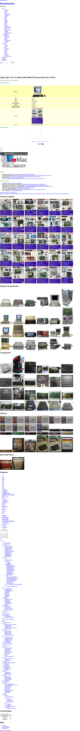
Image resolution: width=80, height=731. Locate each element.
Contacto (4, 60)
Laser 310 (6, 681)
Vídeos (3, 58)
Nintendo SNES (8, 628)
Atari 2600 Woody (8, 589)
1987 (3, 482)
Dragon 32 (7, 611)
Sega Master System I (9, 637)
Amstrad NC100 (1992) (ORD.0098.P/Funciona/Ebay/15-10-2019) (15, 193)
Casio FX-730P (7, 687)
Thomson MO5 (7, 672)
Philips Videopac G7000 (9, 635)
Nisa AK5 (9, 704)
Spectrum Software (8, 521)
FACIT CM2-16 (10, 700)
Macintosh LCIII (10, 573)
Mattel (6, 19)
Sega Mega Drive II (8, 640)
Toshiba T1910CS (8, 679)
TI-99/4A (6, 670)
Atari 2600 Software (5, 500)
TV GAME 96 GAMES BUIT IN (11, 684)
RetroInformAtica (7, 3)
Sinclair (6, 25)
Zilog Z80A (4, 527)
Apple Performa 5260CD (11, 576)
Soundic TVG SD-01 (9, 608)
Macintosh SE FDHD (11, 566)
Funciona (15, 192)
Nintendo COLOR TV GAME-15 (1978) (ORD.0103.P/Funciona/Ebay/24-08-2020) (50, 193)
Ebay (13, 192)
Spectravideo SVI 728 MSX (10, 662)
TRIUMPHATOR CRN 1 (12, 708)
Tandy (6, 28)
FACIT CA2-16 (10, 701)
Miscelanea (7, 33)
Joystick (6, 42)
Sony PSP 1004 (7, 660)
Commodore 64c (8, 602)
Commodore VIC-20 (8, 599)
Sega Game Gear (8, 641)
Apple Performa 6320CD (11, 580)
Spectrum (6, 52)
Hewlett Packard (5, 615)
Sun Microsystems (8, 27)
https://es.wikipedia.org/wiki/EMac (15, 190)
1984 (3, 479)
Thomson (6, 30)
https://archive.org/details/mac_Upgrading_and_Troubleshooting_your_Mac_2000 (36, 175)
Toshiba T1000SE (8, 678)
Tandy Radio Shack (6, 665)
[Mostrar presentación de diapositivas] (40, 141)
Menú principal (2, 6)
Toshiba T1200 (7, 677)
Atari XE (6, 597)
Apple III (8, 562)
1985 (3, 480)
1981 (3, 476)
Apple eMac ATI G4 (8, 192)
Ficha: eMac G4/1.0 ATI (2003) (37, 124)
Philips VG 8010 (8, 630)
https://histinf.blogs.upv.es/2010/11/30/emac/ (26, 187)
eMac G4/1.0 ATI (10, 583)
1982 (3, 477)
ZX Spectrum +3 (8, 649)
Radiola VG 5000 (8, 634)
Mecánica (4, 694)
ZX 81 (6, 655)
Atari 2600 (4, 499)
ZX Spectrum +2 (8, 648)
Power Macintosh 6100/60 (12, 578)
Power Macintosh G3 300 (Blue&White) (14, 584)
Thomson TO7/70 (8, 674)
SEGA (6, 23)
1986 (3, 481)
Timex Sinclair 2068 (8, 652)
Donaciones (4, 59)
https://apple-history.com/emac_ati (23, 188)
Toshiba (6, 31)
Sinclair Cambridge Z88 (9, 656)
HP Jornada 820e (8, 616)
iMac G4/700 (9, 582)
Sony (6, 24)
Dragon (6, 15)
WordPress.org (5, 728)
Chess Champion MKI (9, 683)
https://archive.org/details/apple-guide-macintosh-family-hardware (22, 174)
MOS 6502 (7, 560)
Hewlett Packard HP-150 (9, 617)
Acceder (3, 725)
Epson (6, 16)
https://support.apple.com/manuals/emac (16, 177)
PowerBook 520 (10, 574)
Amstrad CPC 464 (8, 549)
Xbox (6, 693)
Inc (3, 507)
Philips (6, 22)
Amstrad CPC (6, 493)
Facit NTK (9, 699)
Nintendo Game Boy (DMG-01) (11, 627)
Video (6, 38)
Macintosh (4, 508)
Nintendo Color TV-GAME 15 (10, 624)
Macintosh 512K (10, 565)
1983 (3, 478)
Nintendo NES (7, 626)
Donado (3, 503)
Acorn (6, 9)
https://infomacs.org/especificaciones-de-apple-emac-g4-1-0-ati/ (36, 185)
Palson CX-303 (7, 607)
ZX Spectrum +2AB (8, 647)
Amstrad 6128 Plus (8, 554)
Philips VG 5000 (8, 633)
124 (10, 714)
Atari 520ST (7, 594)
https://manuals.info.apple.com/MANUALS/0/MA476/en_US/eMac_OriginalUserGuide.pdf (27, 178)
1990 (3, 485)
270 (10, 718)
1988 (3, 483)
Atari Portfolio (7, 595)
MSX (6, 20)
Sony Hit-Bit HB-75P (9, 658)
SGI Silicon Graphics (6, 642)
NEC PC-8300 (7, 689)
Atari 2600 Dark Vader (9, 590)
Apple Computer (5, 496)
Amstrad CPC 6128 (8, 550)
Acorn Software (4, 489)
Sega (3, 514)
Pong (3, 513)
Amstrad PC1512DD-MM (9, 551)
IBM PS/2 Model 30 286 (9, 619)
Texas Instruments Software (6, 523)
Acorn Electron (7, 542)
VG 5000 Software (4, 526)
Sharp (3, 644)
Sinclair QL (7, 654)
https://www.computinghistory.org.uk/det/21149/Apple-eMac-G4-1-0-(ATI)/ (39, 186)
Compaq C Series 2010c (9, 690)
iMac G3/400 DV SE (11, 581)
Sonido (6, 39)
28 (10, 716)
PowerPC (6, 575)
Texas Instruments (8, 29)
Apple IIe (9, 563)
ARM (6, 558)
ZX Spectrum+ (7, 651)
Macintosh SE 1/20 (10, 567)
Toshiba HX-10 (7, 676)
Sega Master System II (9, 638)
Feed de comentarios (6, 727)
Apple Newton (10, 559)
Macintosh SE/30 (10, 568)
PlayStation (7, 659)
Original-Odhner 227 (11, 706)
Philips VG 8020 (8, 631)
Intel (5, 585)
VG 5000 (3, 525)
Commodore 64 (7, 601)
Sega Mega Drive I (8, 639)
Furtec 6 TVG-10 (8, 606)
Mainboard (7, 35)
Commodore (7, 13)
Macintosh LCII (10, 572)
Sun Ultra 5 (7, 664)
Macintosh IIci (9, 571)
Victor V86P (7, 688)
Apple (6, 11)
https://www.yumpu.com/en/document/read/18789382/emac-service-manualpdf (25, 176)
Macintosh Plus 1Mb (11, 569)
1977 (3, 475)
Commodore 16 (7, 600)
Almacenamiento (8, 40)
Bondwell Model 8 (8, 686)
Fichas (3, 8)
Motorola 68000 (8, 564)
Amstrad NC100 (8, 556)
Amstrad (6, 10)
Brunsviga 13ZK (10, 696)
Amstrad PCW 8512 (8, 547)
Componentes (4, 34)
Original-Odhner (8, 705)
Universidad (4, 524)
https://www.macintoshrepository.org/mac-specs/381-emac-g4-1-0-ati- (32, 189)
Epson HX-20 (7, 613)
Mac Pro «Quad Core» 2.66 (12, 586)
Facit (6, 697)
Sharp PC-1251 (7, 645)
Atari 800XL (7, 592)
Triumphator (7, 707)
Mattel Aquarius (8, 622)
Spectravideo (7, 26)
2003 (1, 192)
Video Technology (8, 32)
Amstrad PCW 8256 (8, 546)
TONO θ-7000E (8, 692)
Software (4, 43)
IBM (5, 17)
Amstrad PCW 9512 (8, 548)
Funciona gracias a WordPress (5, 730)
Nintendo (6, 21)
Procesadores (7, 37)
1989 (3, 484)
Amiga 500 (7, 604)
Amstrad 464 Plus (8, 555)
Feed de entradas (5, 726)
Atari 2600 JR (7, 591)
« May (1, 539)
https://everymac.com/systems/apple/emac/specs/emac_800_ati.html (32, 184)
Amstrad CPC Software (8, 494)
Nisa (5, 702)
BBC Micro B (7, 544)
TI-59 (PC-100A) (8, 669)
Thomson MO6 (7, 673)
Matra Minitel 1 (7, 691)
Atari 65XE (7, 593)
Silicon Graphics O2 (8, 643)
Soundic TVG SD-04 (9, 609)
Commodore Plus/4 (8, 603)
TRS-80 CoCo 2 (8, 666)
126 (10, 715)
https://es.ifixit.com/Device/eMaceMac (15, 183)
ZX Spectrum (7, 653)
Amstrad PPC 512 (8, 552)
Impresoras (7, 41)
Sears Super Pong (8, 588)
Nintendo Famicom (8, 625)
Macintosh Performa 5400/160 (12, 577)
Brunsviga (6, 695)
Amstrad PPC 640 (8, 553)
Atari (6, 12)
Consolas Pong (7, 14)
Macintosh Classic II (11, 570)
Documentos (4, 57)
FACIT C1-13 (9, 698)
